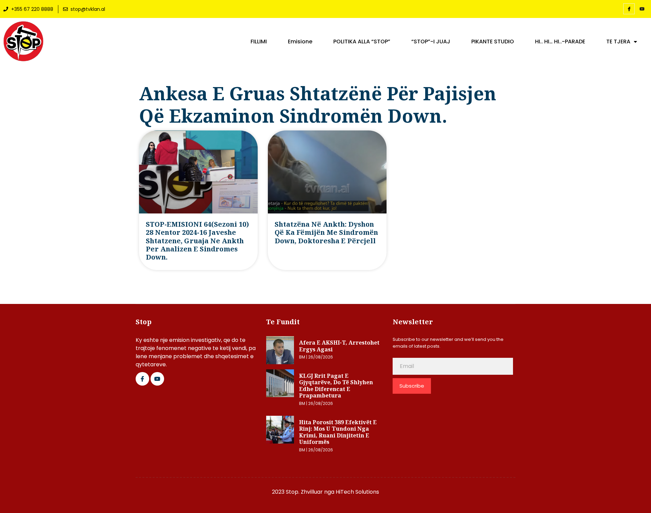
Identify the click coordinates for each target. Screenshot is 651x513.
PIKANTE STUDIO (492, 41)
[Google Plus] (157, 379)
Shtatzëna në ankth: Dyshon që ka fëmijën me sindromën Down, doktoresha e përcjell (326, 232)
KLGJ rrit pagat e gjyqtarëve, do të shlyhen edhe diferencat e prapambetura (336, 385)
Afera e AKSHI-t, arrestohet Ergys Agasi (339, 346)
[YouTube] (642, 9)
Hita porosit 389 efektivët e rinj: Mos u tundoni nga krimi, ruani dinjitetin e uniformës (338, 432)
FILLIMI (259, 41)
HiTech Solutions (357, 492)
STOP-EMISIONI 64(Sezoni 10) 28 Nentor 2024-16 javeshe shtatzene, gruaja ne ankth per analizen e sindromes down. (197, 241)
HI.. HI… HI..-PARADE (560, 41)
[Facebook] (629, 8)
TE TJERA (618, 41)
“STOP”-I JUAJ (430, 41)
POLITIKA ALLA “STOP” (361, 41)
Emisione (300, 41)
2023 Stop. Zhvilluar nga (304, 492)
